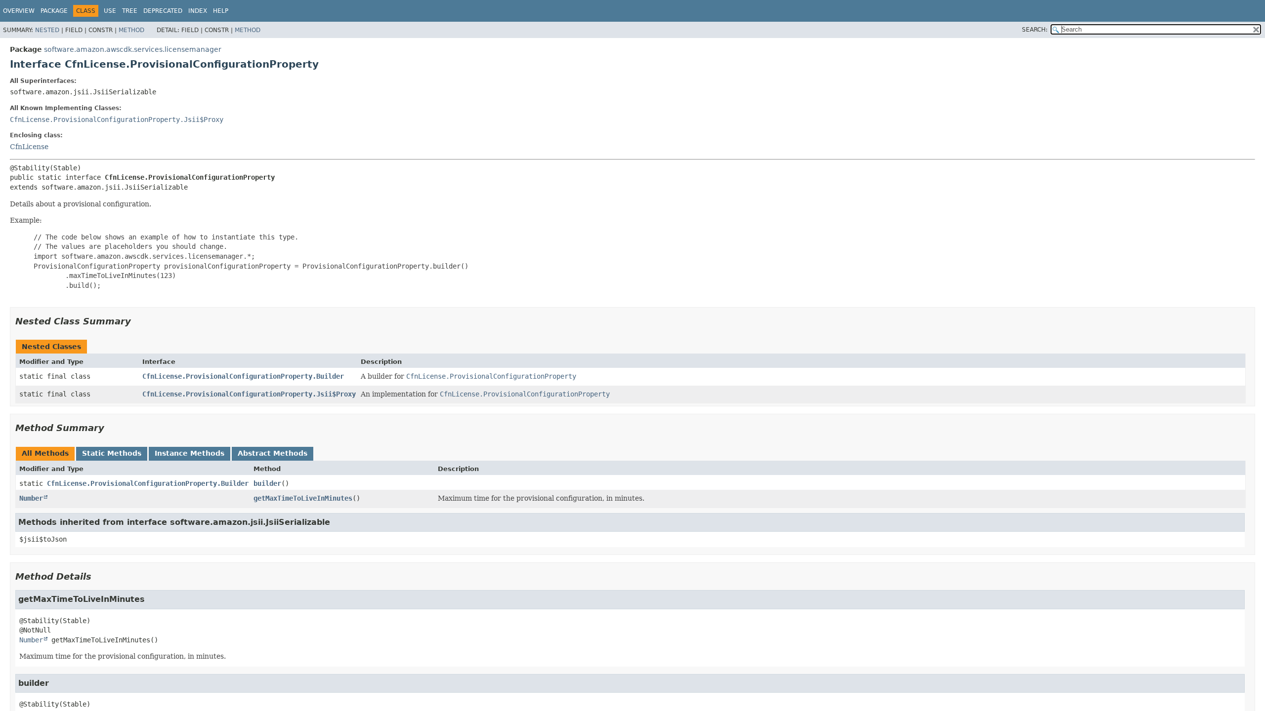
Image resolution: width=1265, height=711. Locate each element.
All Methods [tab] (45, 453)
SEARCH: (1035, 29)
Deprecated (162, 10)
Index (197, 10)
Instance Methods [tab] (189, 453)
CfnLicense (29, 147)
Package (54, 10)
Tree (129, 10)
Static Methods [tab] (111, 453)
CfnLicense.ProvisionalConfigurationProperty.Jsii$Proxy (116, 119)
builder (267, 483)
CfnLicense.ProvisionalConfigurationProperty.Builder (243, 376)
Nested (47, 30)
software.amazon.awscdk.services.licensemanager (132, 49)
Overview (19, 10)
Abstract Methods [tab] (272, 453)
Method (131, 30)
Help (220, 10)
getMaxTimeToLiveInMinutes (302, 498)
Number (31, 498)
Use (110, 10)
